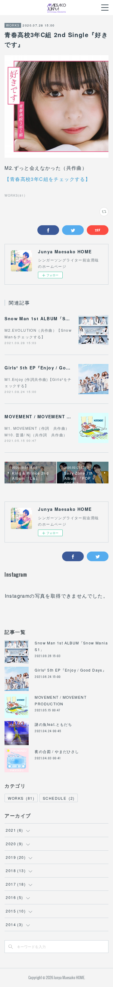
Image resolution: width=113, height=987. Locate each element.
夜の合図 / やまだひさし (57, 751)
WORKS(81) (15, 195)
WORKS (13, 25)
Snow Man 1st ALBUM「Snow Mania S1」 (54, 318)
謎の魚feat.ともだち (53, 724)
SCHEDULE (58, 798)
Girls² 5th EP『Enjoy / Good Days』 (47, 368)
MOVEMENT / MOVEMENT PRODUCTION (52, 416)
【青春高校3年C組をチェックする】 (47, 179)
